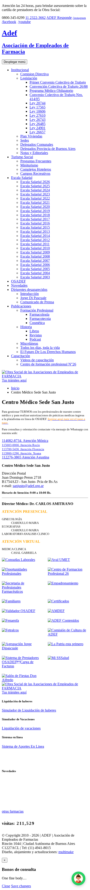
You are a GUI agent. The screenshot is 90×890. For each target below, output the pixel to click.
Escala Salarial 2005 (35, 269)
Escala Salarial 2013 (35, 231)
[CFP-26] (68, 573)
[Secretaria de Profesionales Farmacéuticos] (22, 591)
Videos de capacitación (37, 360)
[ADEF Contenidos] (63, 620)
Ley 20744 (37, 103)
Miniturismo (29, 165)
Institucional (20, 70)
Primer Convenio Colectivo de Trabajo (58, 82)
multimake (66, 852)
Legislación (28, 78)
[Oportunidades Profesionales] (22, 573)
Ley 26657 (37, 132)
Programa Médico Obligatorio (51, 91)
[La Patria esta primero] (65, 644)
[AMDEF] (56, 611)
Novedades (19, 285)
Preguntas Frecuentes (35, 161)
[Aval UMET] (59, 560)
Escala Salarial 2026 (35, 182)
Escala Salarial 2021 (35, 202)
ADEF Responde (59, 18)
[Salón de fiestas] (22, 680)
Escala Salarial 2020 (35, 207)
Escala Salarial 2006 (35, 265)
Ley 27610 (37, 115)
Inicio (15, 388)
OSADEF (18, 281)
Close (6, 886)
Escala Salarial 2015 (35, 227)
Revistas (36, 335)
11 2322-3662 (35, 18)
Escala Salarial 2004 (35, 273)
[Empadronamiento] (63, 583)
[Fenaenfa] (10, 620)
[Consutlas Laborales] (18, 560)
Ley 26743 (37, 120)
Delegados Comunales (36, 144)
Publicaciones (21, 306)
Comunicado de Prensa (37, 302)
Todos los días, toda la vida (40, 348)
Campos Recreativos (35, 173)
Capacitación (20, 356)
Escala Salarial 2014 (35, 236)
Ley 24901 (37, 128)
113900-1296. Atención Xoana (21, 453)
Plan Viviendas (31, 136)
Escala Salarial (21, 178)
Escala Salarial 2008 (35, 256)
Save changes (21, 886)
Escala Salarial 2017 (35, 219)
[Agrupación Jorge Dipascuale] (22, 648)
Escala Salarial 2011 (35, 244)
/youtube (24, 22)
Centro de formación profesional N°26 (48, 364)
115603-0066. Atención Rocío (21, 445)
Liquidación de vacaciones (21, 728)
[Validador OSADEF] (18, 611)
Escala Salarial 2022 (35, 198)
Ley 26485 (37, 124)
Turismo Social (22, 157)
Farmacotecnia (40, 319)
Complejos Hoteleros (35, 169)
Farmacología (39, 314)
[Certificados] (58, 601)
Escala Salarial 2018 (35, 215)
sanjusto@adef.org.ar (28, 486)
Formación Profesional (36, 310)
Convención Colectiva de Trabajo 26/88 (59, 86)
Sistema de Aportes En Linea (23, 746)
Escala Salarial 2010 (35, 248)
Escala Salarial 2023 (35, 194)
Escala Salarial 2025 (35, 186)
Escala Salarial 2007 (35, 261)
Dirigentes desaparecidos (29, 290)
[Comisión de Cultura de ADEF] (68, 634)
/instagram (79, 18)
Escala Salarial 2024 (35, 190)
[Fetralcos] (10, 630)
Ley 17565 (37, 107)
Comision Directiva (34, 74)
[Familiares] (11, 601)
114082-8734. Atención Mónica (25, 441)
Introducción (29, 294)
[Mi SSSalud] (58, 658)
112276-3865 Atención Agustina (25, 457)
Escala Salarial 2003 (35, 277)
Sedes (24, 140)
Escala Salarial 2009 (35, 252)
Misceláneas (29, 343)
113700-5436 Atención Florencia (23, 449)
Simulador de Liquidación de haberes (29, 710)
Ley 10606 (37, 111)
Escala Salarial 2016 (35, 223)
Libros (34, 331)
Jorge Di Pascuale (33, 298)
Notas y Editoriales (34, 153)
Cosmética (37, 323)
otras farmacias (13, 811)
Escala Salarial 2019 (35, 211)
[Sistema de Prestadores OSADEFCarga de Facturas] (22, 666)
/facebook (9, 22)
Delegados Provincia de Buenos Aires (47, 149)
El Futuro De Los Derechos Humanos (48, 352)
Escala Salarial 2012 (35, 240)
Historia (26, 327)
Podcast (35, 339)
